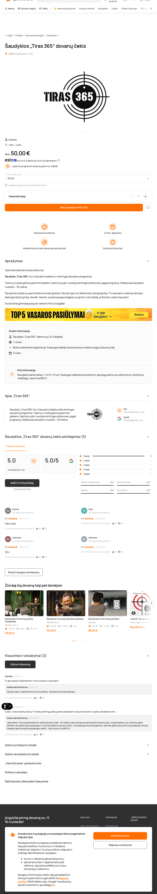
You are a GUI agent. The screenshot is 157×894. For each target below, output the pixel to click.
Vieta (45, 8)
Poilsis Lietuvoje (129, 8)
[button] (151, 603)
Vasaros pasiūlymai (66, 8)
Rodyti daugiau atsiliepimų (23, 572)
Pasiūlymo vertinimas (15, 446)
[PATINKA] (148, 207)
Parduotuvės (111, 825)
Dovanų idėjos (28, 8)
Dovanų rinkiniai (86, 8)
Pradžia (19, 35)
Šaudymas (52, 35)
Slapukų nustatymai (120, 845)
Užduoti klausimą (20, 664)
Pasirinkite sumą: (14, 175)
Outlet (114, 8)
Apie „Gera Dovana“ (89, 825)
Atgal (9, 35)
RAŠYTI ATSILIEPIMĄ (22, 483)
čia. (54, 885)
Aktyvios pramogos (34, 35)
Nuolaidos (103, 8)
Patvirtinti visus (120, 835)
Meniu (11, 8)
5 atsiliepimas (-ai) (22, 53)
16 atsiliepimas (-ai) (134, 411)
